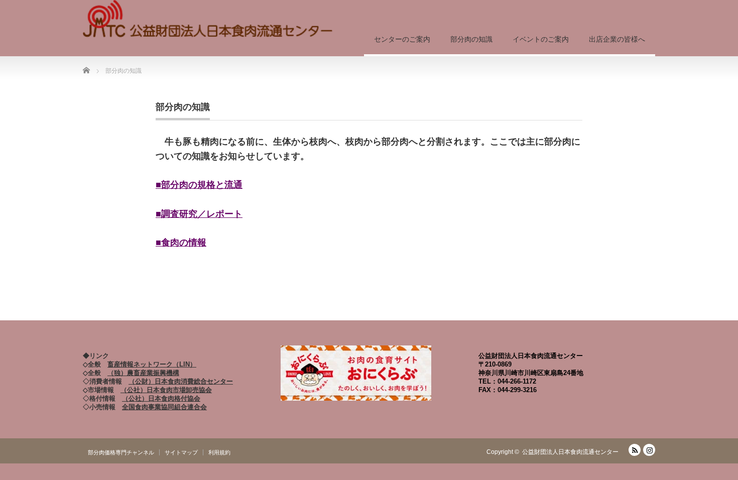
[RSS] (635, 450)
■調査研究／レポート (199, 214)
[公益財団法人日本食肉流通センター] (208, 20)
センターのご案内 (402, 39)
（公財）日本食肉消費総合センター (181, 381)
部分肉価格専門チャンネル (121, 452)
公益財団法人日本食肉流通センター (570, 451)
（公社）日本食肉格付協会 (161, 398)
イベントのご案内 (541, 39)
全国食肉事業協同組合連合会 (164, 407)
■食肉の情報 (181, 242)
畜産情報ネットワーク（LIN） (151, 364)
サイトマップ (181, 452)
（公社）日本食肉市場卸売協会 (166, 390)
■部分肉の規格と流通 (199, 185)
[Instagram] (649, 450)
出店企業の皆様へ (617, 39)
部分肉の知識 (471, 39)
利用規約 (219, 452)
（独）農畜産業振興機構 (143, 373)
